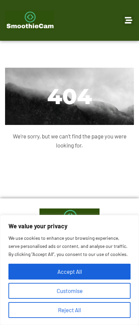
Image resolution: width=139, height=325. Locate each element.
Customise (70, 290)
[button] (128, 20)
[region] (69, 270)
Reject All (69, 309)
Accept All (69, 271)
